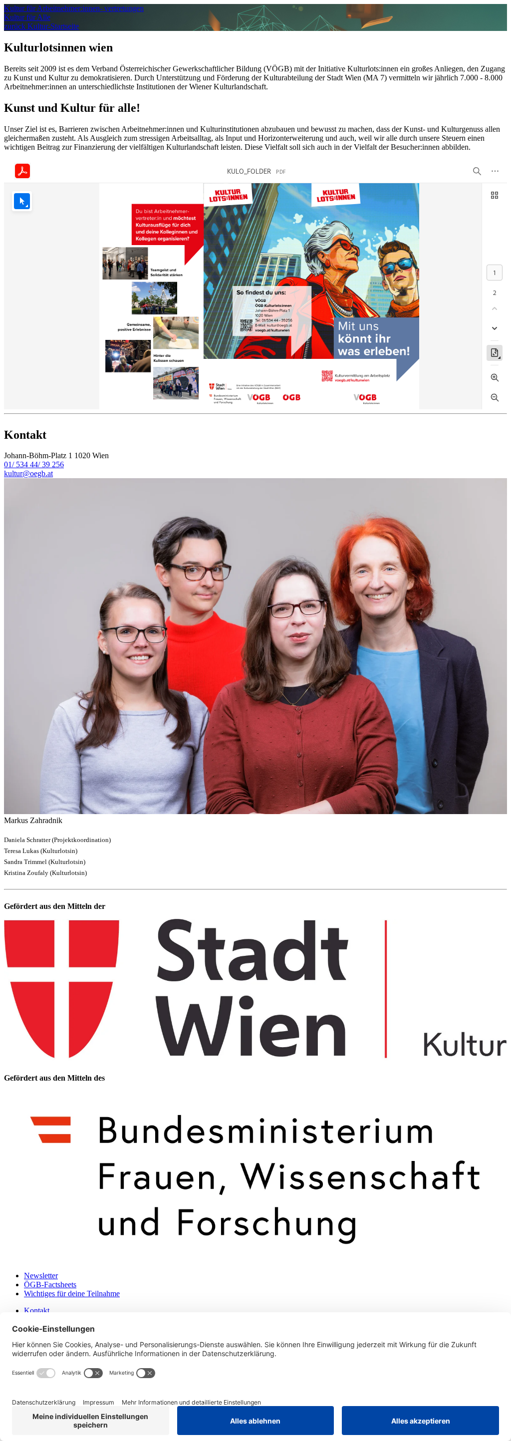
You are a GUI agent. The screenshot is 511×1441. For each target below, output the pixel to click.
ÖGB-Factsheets (50, 1284)
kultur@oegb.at (28, 473)
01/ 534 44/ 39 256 (34, 464)
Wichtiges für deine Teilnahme (72, 1293)
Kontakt (36, 1310)
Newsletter (41, 1275)
